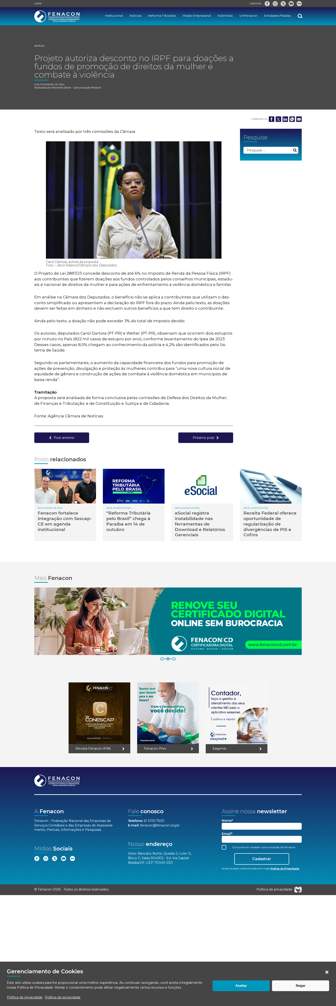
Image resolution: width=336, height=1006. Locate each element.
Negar (300, 985)
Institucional (114, 15)
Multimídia (225, 15)
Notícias (135, 15)
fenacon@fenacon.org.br (160, 825)
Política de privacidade (25, 997)
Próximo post (203, 438)
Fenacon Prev (155, 748)
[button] (327, 972)
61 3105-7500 (154, 821)
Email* (227, 834)
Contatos (255, 3)
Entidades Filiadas (277, 15)
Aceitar (241, 985)
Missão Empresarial (197, 15)
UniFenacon (248, 15)
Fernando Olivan (61, 87)
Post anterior (64, 438)
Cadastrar (261, 859)
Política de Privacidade (35, 987)
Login (37, 3)
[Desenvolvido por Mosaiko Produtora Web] (298, 889)
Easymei (219, 748)
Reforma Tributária (162, 15)
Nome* (227, 821)
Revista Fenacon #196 (93, 748)
